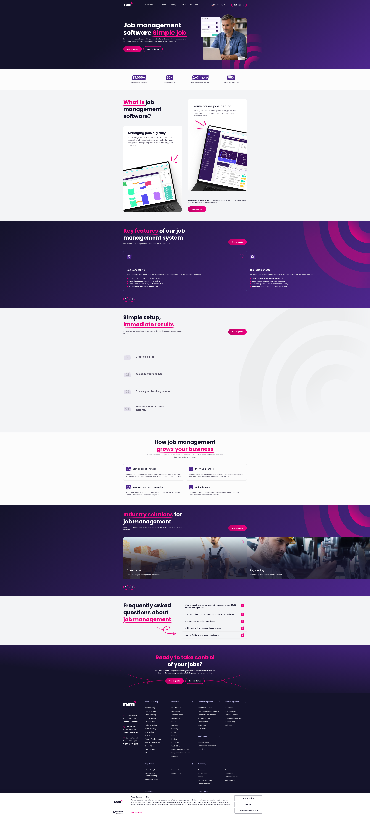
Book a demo (153, 49)
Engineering (175, 711)
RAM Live (201, 749)
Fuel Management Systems (208, 711)
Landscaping (176, 742)
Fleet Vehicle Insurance (207, 715)
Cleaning (174, 729)
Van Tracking (150, 708)
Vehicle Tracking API (152, 742)
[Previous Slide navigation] (125, 587)
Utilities (174, 735)
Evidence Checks (231, 715)
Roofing (174, 739)
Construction (176, 708)
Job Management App (233, 718)
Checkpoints (203, 722)
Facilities (174, 725)
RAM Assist (202, 729)
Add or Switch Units (232, 777)
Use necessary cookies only (248, 810)
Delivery (174, 732)
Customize (247, 804)
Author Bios (202, 773)
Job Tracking (230, 722)
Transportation (177, 715)
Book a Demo (230, 780)
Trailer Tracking (151, 725)
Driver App (202, 725)
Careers (228, 770)
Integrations (176, 773)
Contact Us (229, 773)
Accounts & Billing (151, 779)
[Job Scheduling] (185, 271)
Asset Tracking (150, 729)
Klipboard (228, 725)
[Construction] (185, 558)
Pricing (173, 5)
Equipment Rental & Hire (180, 753)
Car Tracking (150, 722)
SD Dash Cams (203, 742)
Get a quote (239, 5)
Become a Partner (205, 780)
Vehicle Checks (204, 718)
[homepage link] (128, 4)
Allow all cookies (248, 798)
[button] (150, 5)
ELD (146, 753)
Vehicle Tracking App (153, 739)
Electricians (175, 718)
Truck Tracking (150, 715)
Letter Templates (151, 770)
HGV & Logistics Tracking (180, 749)
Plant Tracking (150, 718)
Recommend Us (204, 784)
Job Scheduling (230, 711)
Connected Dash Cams (207, 746)
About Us (201, 770)
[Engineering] (308, 558)
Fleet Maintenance (205, 708)
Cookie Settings (136, 812)
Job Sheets (229, 708)
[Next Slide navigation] (132, 587)
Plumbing (174, 756)
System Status (176, 770)
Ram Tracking (150, 749)
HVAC (173, 722)
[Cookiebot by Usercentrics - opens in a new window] (118, 812)
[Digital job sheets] (308, 271)
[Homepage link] (129, 704)
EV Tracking (149, 732)
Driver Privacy (150, 746)
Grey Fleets (149, 735)
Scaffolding (175, 746)
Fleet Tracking (150, 711)
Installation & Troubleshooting (151, 774)
